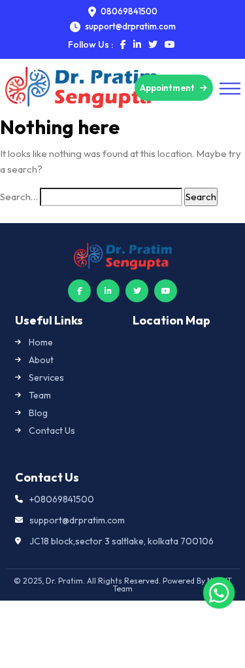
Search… (19, 196)
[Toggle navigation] (230, 88)
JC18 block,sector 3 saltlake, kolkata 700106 (121, 541)
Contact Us (52, 430)
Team (40, 395)
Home (41, 342)
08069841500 (128, 11)
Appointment (168, 87)
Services (46, 377)
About (41, 360)
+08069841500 (61, 499)
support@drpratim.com (77, 520)
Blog (38, 413)
